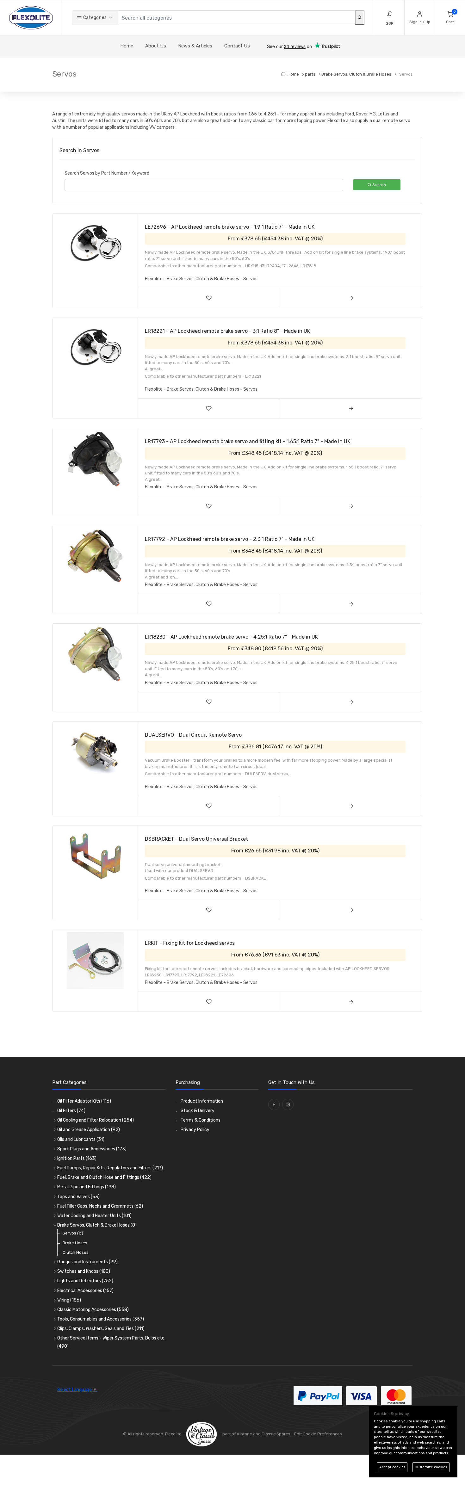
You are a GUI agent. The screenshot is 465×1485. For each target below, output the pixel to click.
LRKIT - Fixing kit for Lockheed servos (190, 943)
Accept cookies (392, 1467)
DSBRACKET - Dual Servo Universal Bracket (196, 839)
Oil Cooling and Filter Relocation (95, 1120)
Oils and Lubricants (80, 1139)
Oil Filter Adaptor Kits (84, 1101)
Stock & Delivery (197, 1110)
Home (126, 46)
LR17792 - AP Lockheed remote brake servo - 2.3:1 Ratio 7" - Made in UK (229, 539)
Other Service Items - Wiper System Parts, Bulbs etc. (111, 1342)
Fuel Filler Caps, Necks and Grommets (100, 1206)
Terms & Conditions (200, 1120)
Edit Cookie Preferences (318, 1434)
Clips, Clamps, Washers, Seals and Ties (101, 1328)
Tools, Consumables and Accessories (100, 1319)
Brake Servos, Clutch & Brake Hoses (97, 1225)
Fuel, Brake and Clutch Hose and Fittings (104, 1177)
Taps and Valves (78, 1196)
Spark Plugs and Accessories (92, 1149)
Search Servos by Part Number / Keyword (107, 173)
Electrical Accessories (85, 1290)
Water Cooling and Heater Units (94, 1215)
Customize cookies (431, 1467)
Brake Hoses (75, 1243)
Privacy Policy (195, 1129)
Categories (94, 17)
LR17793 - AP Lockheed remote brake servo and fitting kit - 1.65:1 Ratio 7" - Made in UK (247, 441)
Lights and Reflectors (85, 1281)
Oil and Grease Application (88, 1129)
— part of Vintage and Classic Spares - (255, 1434)
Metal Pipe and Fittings (86, 1187)
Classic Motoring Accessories (93, 1309)
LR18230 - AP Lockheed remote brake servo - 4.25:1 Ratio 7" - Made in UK (231, 637)
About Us (155, 46)
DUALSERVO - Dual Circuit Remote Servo (193, 735)
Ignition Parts (76, 1158)
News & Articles (195, 46)
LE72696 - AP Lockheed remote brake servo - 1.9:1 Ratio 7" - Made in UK (229, 227)
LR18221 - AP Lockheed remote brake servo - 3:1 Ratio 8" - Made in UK (227, 331)
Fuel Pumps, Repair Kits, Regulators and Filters (110, 1168)
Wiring (69, 1300)
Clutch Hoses (76, 1252)
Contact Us (237, 46)
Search (378, 185)
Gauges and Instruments (87, 1262)
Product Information (202, 1101)
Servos (73, 1233)
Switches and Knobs (83, 1271)
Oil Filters (71, 1110)
